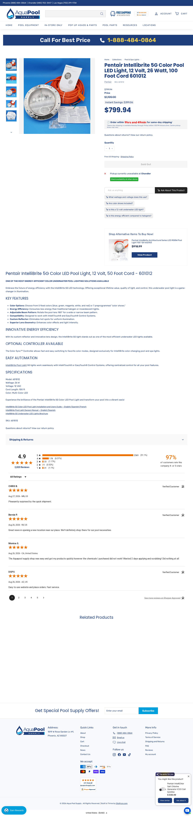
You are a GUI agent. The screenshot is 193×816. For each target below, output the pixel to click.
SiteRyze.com (122, 803)
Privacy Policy (151, 733)
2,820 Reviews (22, 467)
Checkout (84, 746)
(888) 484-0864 (18, 3)
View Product (144, 254)
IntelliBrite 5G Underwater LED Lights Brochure (27, 413)
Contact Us (85, 754)
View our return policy (141, 135)
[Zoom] (57, 96)
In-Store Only (54, 25)
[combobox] (75, 13)
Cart (82, 741)
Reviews (149, 750)
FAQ (147, 746)
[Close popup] (188, 776)
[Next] (11, 131)
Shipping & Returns (21, 439)
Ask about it (181, 800)
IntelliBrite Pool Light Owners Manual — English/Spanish (31, 410)
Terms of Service (152, 737)
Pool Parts (110, 25)
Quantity (109, 142)
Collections (117, 59)
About (83, 733)
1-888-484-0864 (131, 40)
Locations (149, 25)
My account (150, 754)
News (82, 750)
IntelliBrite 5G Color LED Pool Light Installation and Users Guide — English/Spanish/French (46, 407)
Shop (82, 737)
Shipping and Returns (154, 741)
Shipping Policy (127, 157)
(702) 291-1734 (70, 3)
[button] (96, 813)
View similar (165, 800)
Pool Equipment (28, 25)
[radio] (96, 455)
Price (107, 93)
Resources (130, 25)
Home (9, 25)
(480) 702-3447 (44, 3)
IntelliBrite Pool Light (16, 365)
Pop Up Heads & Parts (82, 25)
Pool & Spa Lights (132, 59)
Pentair (108, 82)
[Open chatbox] (187, 810)
